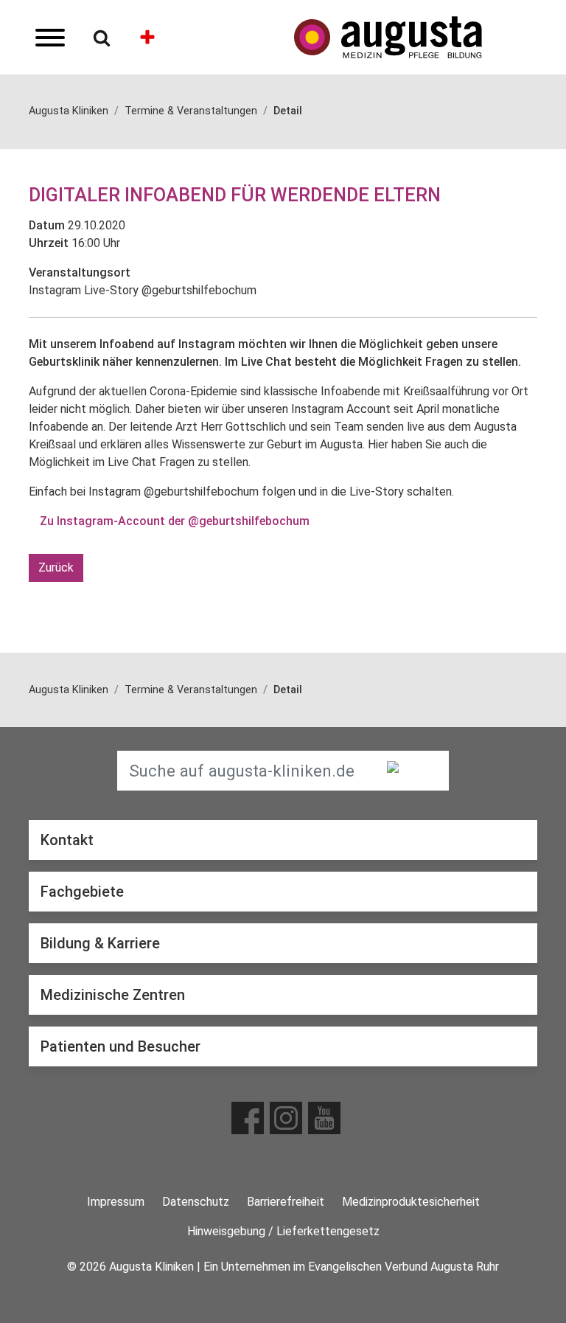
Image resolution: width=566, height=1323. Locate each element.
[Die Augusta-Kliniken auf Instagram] (286, 1118)
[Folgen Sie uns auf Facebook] (247, 1118)
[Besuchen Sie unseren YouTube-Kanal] (324, 1118)
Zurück (56, 567)
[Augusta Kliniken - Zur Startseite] (415, 37)
